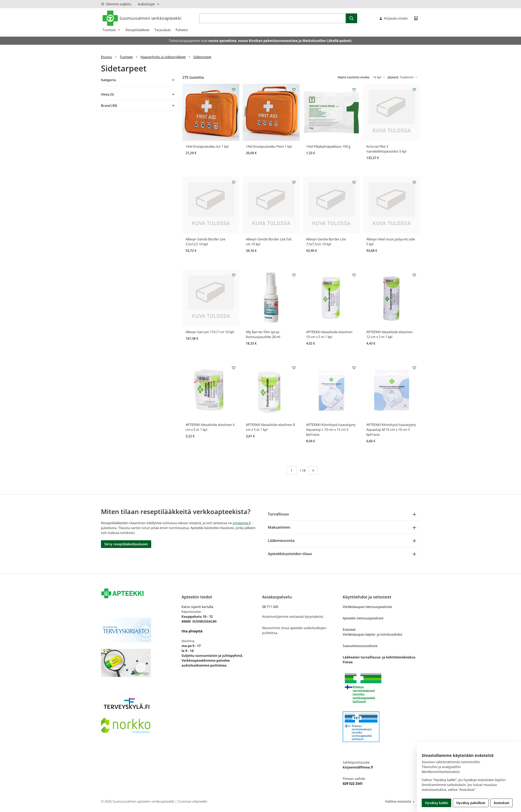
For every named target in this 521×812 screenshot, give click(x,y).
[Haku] (351, 18)
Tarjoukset (162, 30)
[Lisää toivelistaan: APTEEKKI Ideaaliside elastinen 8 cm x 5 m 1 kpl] (294, 368)
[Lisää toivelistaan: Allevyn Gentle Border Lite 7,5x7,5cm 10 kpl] (354, 182)
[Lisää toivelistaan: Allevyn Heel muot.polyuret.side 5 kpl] (414, 182)
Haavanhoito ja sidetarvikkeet (163, 57)
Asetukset (501, 803)
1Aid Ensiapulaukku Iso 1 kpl (207, 146)
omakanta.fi (242, 523)
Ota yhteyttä (192, 631)
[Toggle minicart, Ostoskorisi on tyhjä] (416, 18)
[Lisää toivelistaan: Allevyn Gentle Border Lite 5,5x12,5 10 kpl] (234, 182)
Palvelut (182, 30)
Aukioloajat (146, 4)
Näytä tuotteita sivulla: (354, 77)
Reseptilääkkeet (138, 30)
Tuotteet (109, 30)
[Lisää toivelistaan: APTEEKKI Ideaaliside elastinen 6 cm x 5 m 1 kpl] (234, 368)
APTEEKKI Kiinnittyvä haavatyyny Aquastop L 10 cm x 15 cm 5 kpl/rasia (331, 429)
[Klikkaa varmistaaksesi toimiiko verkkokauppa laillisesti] (381, 688)
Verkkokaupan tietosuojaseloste (367, 607)
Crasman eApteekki (192, 801)
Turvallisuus (278, 514)
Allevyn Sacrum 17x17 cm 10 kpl (210, 332)
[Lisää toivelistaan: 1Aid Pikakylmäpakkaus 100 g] (354, 89)
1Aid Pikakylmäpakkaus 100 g (328, 146)
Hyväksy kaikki (436, 803)
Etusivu (106, 57)
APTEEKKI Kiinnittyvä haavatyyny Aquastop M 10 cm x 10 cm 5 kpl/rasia (391, 429)
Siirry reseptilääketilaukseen (126, 544)
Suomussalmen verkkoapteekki (150, 18)
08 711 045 (270, 607)
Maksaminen (279, 527)
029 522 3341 (353, 783)
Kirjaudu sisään (396, 18)
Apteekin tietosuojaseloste (363, 618)
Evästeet (349, 629)
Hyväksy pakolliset (470, 803)
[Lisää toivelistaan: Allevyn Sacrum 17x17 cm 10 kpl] (234, 275)
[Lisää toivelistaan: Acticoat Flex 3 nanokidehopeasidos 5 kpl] (414, 89)
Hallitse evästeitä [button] (398, 801)
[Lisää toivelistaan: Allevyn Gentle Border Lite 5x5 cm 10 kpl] (294, 182)
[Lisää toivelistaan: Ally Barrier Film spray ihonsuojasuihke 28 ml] (294, 275)
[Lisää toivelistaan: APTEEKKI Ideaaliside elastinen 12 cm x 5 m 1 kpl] (414, 275)
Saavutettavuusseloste (360, 646)
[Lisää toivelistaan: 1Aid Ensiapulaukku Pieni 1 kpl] (294, 89)
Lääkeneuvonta (281, 540)
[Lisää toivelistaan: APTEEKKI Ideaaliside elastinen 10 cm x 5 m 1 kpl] (354, 275)
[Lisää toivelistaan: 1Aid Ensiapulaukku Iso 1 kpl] (234, 89)
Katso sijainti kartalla (197, 607)
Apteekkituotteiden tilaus (290, 553)
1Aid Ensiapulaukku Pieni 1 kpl (269, 146)
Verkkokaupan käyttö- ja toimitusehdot (372, 634)
